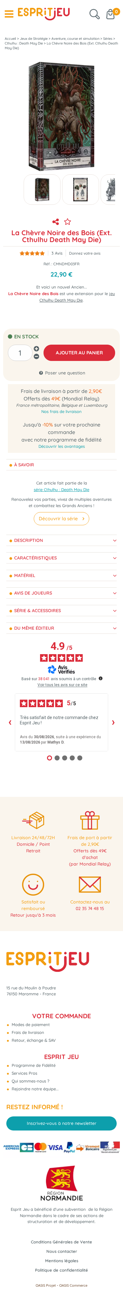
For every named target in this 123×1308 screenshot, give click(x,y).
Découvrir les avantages (61, 446)
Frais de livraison (27, 1032)
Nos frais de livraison (61, 411)
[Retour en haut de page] (110, 1289)
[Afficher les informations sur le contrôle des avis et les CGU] (100, 678)
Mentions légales (61, 1260)
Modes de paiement (30, 1024)
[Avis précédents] (9, 722)
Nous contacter (61, 1251)
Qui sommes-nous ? (29, 1080)
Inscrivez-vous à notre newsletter (62, 1123)
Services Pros (23, 1073)
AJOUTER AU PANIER (79, 353)
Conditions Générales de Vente (61, 1241)
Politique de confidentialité (61, 1270)
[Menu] (9, 14)
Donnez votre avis (85, 253)
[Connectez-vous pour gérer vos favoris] (67, 221)
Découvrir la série (58, 519)
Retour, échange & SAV (33, 1040)
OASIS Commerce (73, 1285)
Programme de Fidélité (33, 1065)
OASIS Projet (46, 1285)
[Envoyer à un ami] (55, 221)
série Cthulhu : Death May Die (61, 489)
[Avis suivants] (113, 722)
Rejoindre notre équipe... (34, 1088)
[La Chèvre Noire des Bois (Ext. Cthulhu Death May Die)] (42, 189)
